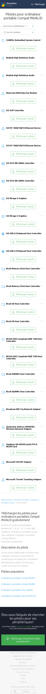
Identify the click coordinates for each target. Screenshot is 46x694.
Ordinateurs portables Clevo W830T (17, 590)
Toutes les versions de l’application (23, 653)
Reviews (23, 682)
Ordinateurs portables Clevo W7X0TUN (18, 596)
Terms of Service (23, 672)
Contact (23, 675)
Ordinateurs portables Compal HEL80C (18, 584)
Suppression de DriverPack (23, 656)
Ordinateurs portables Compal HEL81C (18, 578)
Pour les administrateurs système (23, 666)
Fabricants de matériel (23, 659)
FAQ (23, 679)
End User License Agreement (23, 669)
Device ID (23, 662)
